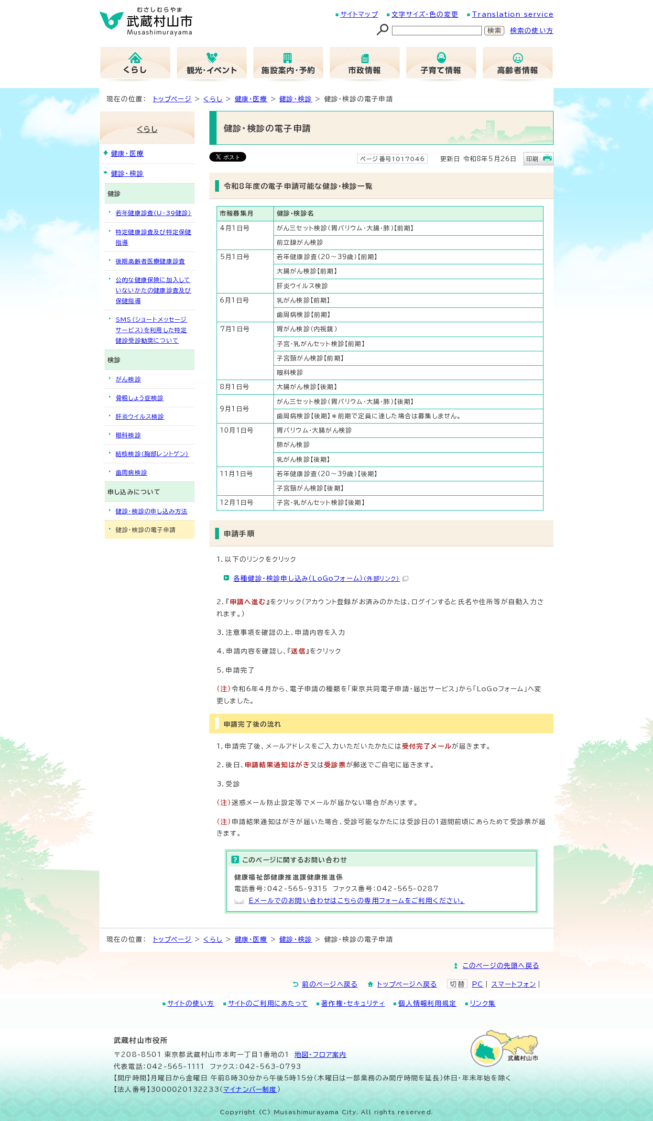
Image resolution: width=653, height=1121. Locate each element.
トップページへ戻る (407, 984)
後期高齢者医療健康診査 (150, 261)
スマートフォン (513, 984)
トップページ (172, 99)
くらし (213, 99)
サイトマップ (359, 14)
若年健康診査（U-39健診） (154, 213)
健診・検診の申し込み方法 (151, 511)
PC (477, 984)
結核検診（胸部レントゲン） (152, 454)
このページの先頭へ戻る (501, 965)
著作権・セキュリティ (353, 1003)
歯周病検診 (131, 472)
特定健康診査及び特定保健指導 (153, 237)
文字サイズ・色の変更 (425, 14)
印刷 (532, 159)
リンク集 (483, 1003)
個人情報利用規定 (427, 1003)
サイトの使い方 (190, 1003)
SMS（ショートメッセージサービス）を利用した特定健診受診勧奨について (151, 329)
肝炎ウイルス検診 (140, 416)
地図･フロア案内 (320, 1054)
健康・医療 (251, 99)
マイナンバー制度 (250, 1089)
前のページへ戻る (330, 984)
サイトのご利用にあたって (268, 1003)
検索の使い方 (532, 30)
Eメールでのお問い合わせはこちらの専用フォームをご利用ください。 (357, 900)
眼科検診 (128, 435)
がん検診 (128, 379)
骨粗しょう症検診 (140, 398)
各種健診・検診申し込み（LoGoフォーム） (316, 578)
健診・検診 (295, 99)
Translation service (513, 14)
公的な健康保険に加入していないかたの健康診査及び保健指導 (153, 290)
